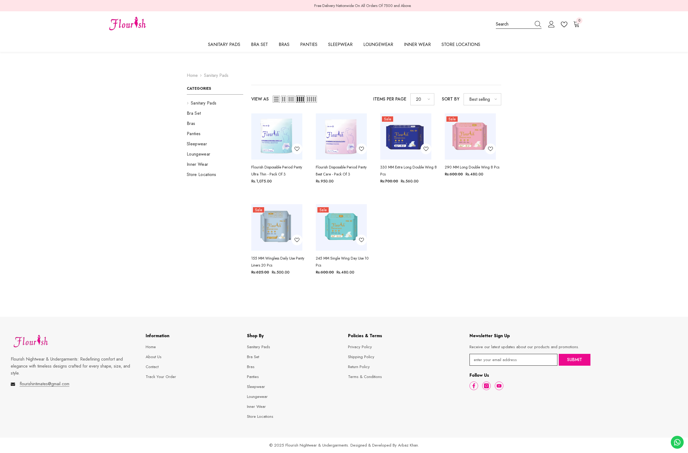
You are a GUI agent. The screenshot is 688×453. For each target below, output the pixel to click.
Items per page (389, 99)
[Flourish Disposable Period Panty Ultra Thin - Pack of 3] (276, 136)
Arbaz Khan (408, 445)
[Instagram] (486, 386)
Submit (574, 360)
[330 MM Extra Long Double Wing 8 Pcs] (405, 136)
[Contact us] (677, 442)
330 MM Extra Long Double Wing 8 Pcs (408, 170)
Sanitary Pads (216, 75)
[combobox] (513, 24)
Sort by (451, 99)
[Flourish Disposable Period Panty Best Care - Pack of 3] (341, 136)
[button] (276, 99)
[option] (344, 5)
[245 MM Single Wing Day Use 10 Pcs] (341, 227)
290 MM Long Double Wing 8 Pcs (472, 167)
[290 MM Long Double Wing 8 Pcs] (470, 136)
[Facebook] (474, 386)
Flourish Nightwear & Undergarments (316, 445)
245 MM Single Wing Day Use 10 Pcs (342, 262)
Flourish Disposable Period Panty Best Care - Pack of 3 (341, 170)
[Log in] (551, 24)
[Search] (519, 24)
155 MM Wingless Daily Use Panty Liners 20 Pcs (277, 262)
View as (260, 99)
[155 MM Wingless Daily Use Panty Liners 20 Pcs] (276, 227)
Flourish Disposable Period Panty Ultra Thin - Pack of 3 (276, 170)
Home (192, 75)
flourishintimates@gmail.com (44, 384)
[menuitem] (215, 103)
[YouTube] (499, 386)
